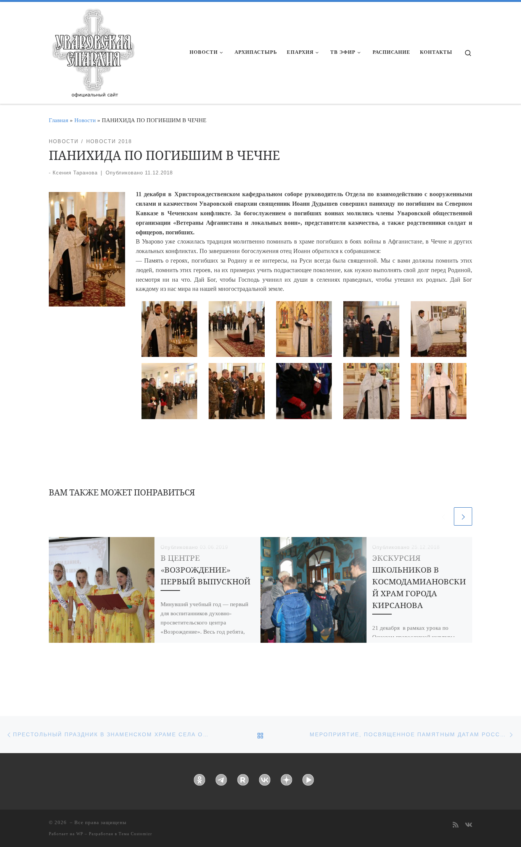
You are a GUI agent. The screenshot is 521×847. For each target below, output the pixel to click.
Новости (85, 120)
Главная (58, 120)
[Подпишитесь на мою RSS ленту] (455, 825)
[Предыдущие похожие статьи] (443, 516)
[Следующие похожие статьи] (463, 516)
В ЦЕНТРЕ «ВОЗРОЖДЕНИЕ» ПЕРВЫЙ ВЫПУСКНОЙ (206, 569)
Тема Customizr (135, 833)
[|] (93, 50)
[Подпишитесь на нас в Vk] (468, 825)
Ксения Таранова (75, 173)
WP (79, 833)
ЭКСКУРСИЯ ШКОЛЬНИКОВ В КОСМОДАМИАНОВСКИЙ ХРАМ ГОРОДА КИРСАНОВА (419, 581)
